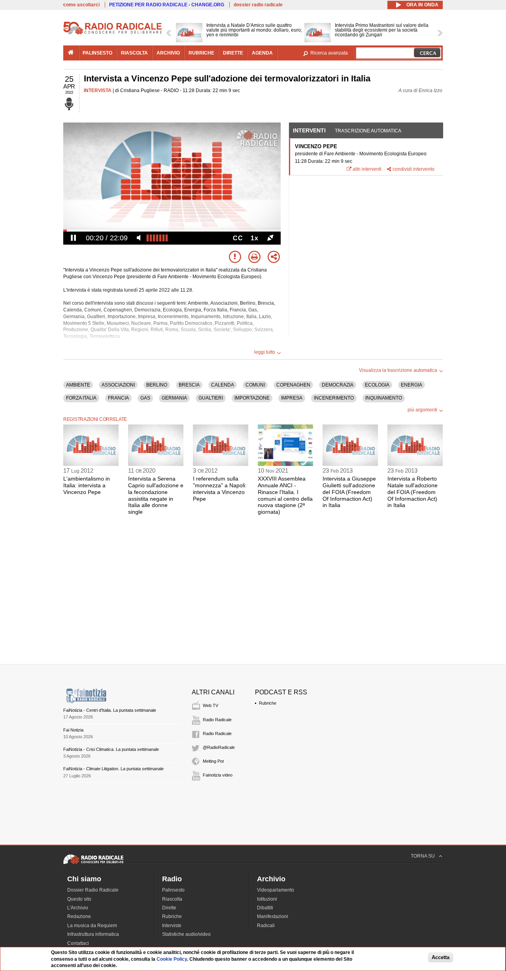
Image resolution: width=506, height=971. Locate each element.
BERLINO (156, 385)
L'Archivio (77, 908)
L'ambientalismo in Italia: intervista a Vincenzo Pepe (86, 485)
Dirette (169, 908)
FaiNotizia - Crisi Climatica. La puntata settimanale (111, 749)
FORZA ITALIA (81, 398)
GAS (145, 398)
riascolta (134, 53)
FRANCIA (118, 398)
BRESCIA (189, 385)
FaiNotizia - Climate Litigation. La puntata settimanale (113, 768)
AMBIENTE (78, 385)
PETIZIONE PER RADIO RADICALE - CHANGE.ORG (166, 5)
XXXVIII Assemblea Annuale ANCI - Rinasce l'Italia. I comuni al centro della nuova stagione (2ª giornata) (285, 495)
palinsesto (97, 53)
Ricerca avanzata (329, 53)
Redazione (79, 916)
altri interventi (367, 169)
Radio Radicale (217, 719)
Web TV (210, 705)
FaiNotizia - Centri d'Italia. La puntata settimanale (109, 710)
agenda (262, 53)
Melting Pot (213, 761)
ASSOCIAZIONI (118, 385)
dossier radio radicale (258, 5)
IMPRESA (291, 398)
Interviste (171, 925)
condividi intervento (413, 169)
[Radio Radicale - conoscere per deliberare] (93, 864)
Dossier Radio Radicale (93, 890)
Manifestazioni (272, 916)
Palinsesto (173, 890)
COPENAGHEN (293, 385)
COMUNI (255, 385)
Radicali (266, 925)
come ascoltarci (81, 5)
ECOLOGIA (377, 385)
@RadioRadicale (219, 747)
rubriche (201, 53)
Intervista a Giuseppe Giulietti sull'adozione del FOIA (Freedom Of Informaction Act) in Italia (349, 491)
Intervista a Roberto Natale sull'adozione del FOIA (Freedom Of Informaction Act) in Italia (412, 491)
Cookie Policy (172, 959)
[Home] (112, 33)
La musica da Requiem (92, 925)
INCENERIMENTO (334, 398)
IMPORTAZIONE (252, 398)
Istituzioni (267, 899)
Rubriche (267, 703)
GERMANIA (174, 398)
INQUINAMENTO (383, 398)
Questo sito (79, 899)
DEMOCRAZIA (337, 385)
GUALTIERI (210, 398)
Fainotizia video (217, 775)
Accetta (440, 958)
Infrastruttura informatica (93, 934)
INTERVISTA (97, 90)
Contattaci (78, 943)
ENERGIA (411, 385)
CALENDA (222, 385)
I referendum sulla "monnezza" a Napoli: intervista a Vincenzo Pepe (220, 488)
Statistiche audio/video (186, 934)
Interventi (309, 130)
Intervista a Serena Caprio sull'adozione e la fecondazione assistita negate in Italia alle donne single (155, 495)
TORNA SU (423, 856)
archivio (168, 53)
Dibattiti (265, 908)
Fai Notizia (73, 730)
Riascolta (172, 899)
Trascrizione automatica (368, 131)
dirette (233, 53)
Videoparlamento (275, 890)
